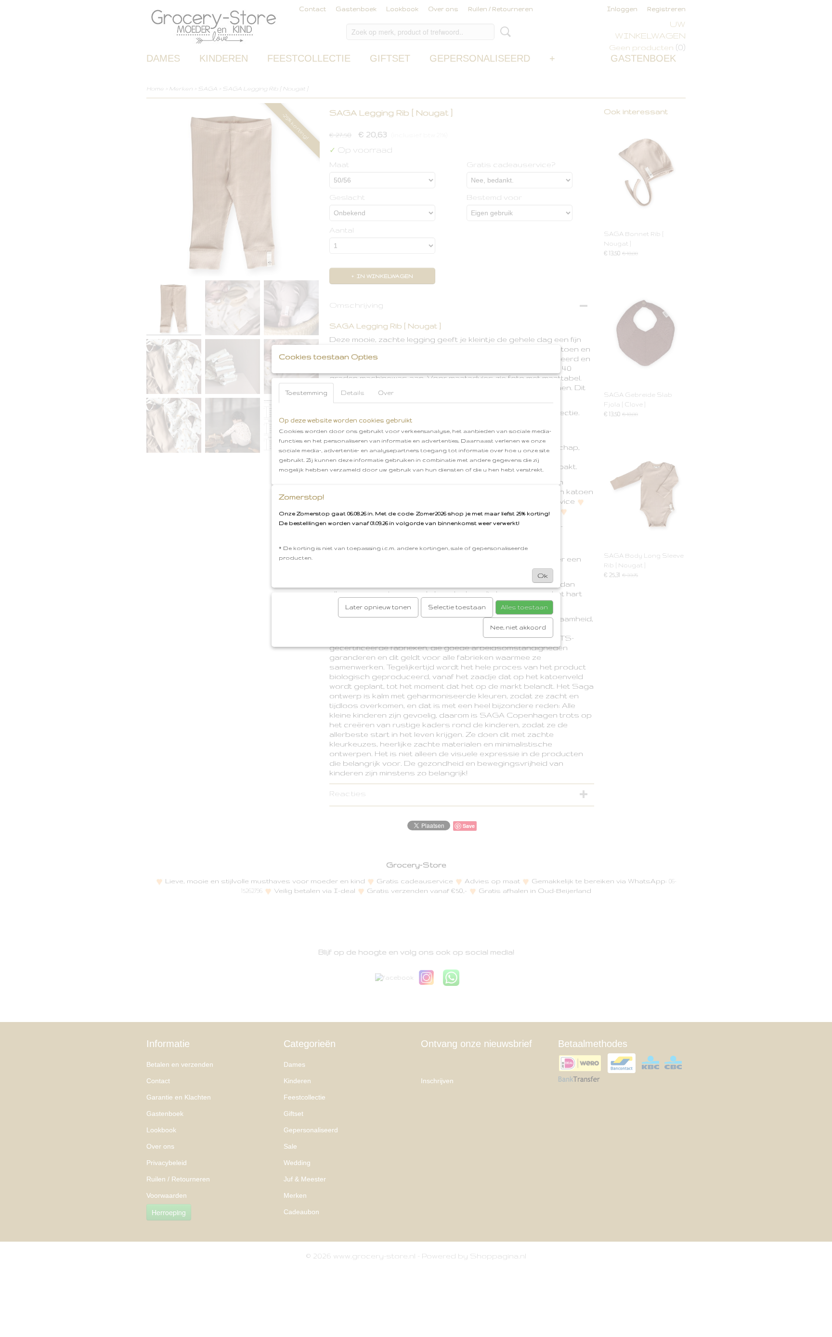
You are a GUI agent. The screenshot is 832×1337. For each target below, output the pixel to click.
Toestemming (306, 393)
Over (386, 393)
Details (352, 393)
